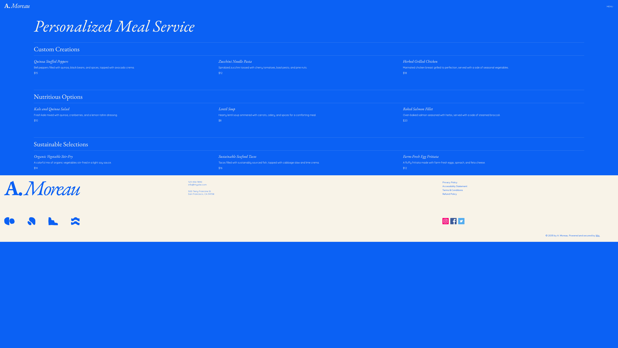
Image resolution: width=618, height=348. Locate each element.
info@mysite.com (197, 184)
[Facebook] (453, 221)
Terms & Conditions (452, 190)
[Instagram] (445, 221)
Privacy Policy (449, 182)
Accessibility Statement (454, 186)
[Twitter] (461, 221)
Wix (597, 235)
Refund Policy (449, 194)
